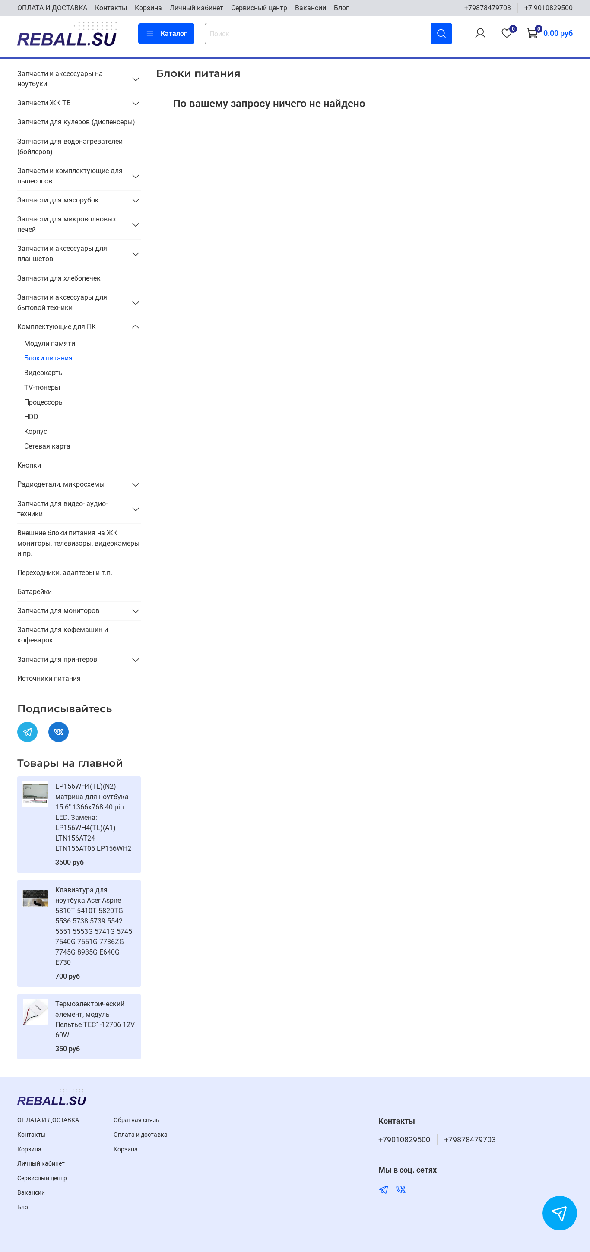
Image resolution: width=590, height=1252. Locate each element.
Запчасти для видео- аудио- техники (62, 509)
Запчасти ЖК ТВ (44, 103)
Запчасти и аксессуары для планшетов (62, 253)
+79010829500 (404, 1139)
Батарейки (34, 592)
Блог (341, 8)
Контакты (111, 8)
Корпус (35, 431)
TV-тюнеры (42, 387)
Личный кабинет (196, 8)
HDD (31, 417)
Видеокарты (44, 373)
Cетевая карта (47, 446)
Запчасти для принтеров (57, 659)
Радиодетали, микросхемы (61, 484)
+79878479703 (487, 8)
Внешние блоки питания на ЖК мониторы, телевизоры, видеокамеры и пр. (78, 543)
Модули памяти (49, 343)
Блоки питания (48, 358)
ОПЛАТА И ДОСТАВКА (52, 8)
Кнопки (29, 465)
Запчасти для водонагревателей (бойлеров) (70, 146)
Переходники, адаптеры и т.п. (64, 573)
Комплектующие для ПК (56, 326)
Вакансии (310, 8)
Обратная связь (136, 1120)
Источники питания (49, 678)
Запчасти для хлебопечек (59, 278)
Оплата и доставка (141, 1134)
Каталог (174, 33)
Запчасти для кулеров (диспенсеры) (76, 122)
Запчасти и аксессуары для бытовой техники (62, 302)
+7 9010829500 (548, 8)
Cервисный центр (259, 8)
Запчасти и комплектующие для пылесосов (70, 176)
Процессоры (44, 402)
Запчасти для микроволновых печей (66, 224)
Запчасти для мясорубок (58, 200)
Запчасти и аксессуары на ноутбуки (60, 79)
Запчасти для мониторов (58, 611)
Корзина (148, 8)
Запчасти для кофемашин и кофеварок (62, 635)
